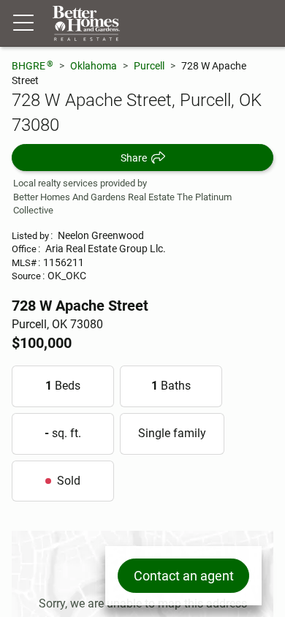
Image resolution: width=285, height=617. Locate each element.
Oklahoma (93, 66)
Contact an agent (184, 575)
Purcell (149, 66)
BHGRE (32, 65)
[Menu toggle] (23, 23)
